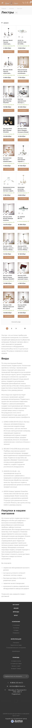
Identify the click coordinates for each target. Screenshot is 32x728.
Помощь (16, 657)
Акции (16, 608)
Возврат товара (16, 668)
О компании (16, 625)
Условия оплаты (16, 661)
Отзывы (16, 630)
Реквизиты (16, 633)
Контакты (16, 627)
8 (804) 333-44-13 (16, 682)
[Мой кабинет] (27, 3)
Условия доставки (16, 663)
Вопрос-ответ (16, 666)
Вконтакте (16, 701)
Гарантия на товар (16, 645)
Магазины (16, 642)
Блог (16, 615)
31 (25, 328)
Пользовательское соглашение (16, 647)
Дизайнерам (16, 651)
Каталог (16, 604)
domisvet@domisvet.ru (17, 686)
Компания (16, 621)
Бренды (16, 611)
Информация (16, 639)
